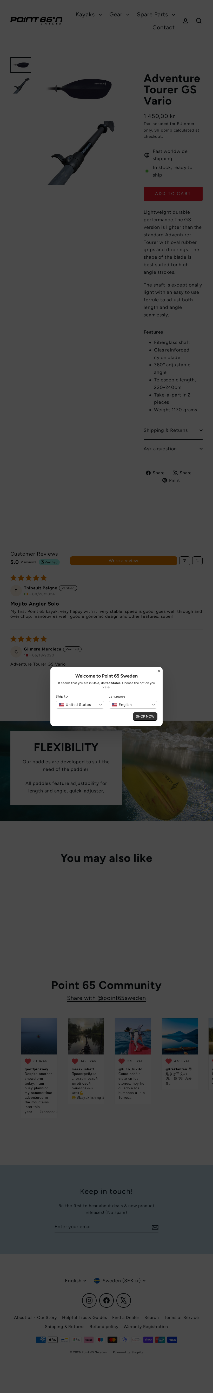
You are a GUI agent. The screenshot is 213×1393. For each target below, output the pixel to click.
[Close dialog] (159, 670)
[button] (80, 705)
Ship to (62, 696)
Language (117, 696)
